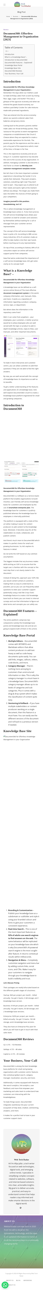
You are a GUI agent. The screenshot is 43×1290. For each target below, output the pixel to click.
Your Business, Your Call (14, 73)
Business (15, 16)
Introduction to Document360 (16, 60)
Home (8, 16)
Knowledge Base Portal (13, 65)
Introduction (9, 54)
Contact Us (10, 1285)
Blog (18, 1280)
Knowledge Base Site (13, 68)
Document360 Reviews (13, 71)
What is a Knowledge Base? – (16, 57)
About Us (9, 1280)
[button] (5, 1285)
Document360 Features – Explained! (18, 62)
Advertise (27, 1280)
